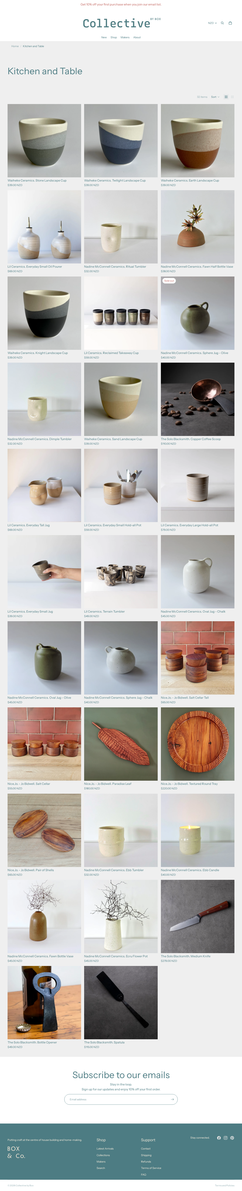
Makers (101, 1161)
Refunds (146, 1161)
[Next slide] (75, 227)
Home (15, 46)
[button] (215, 97)
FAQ (143, 1174)
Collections (103, 1155)
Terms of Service (151, 1168)
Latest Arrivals (105, 1148)
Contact (145, 1148)
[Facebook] (219, 1138)
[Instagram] (225, 1138)
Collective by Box (25, 1185)
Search (101, 1168)
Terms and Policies (224, 1185)
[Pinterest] (232, 1138)
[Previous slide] (13, 227)
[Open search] (222, 23)
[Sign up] (172, 1099)
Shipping (146, 1155)
